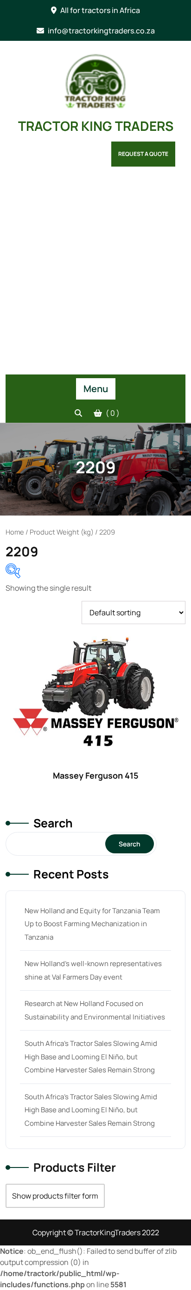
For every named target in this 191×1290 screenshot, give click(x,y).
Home (15, 531)
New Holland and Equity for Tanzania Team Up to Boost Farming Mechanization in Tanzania (92, 924)
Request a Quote (143, 154)
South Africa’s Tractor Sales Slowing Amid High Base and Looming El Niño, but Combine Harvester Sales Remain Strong (91, 1056)
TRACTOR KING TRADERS (95, 126)
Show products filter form (55, 1196)
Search (53, 823)
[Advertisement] (95, 274)
